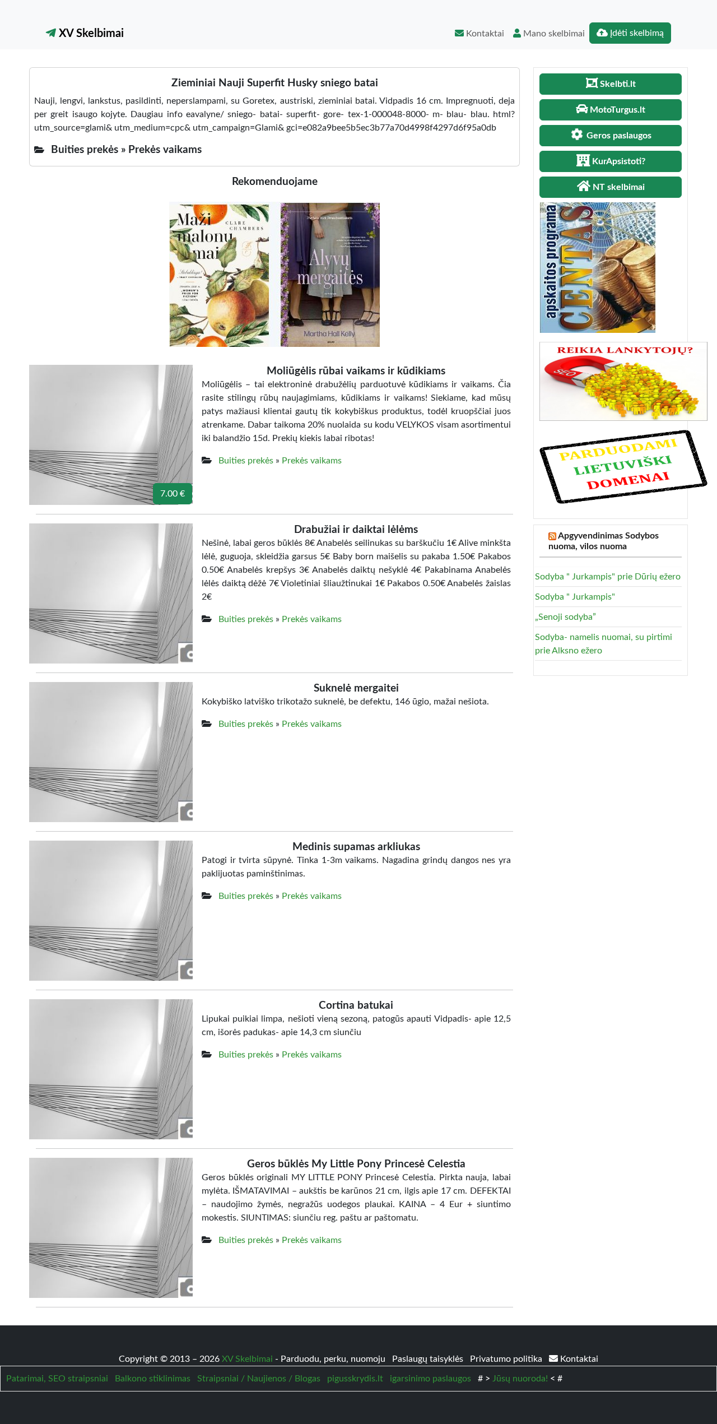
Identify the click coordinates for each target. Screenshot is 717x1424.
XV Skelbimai (90, 33)
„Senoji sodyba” (565, 617)
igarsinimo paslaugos (430, 1378)
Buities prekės (245, 460)
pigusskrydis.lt (355, 1378)
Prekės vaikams (312, 460)
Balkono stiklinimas (152, 1378)
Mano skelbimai (553, 33)
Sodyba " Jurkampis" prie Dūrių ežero (608, 576)
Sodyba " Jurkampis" (575, 596)
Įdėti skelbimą (636, 33)
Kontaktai (484, 33)
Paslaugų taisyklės (428, 1359)
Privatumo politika (507, 1359)
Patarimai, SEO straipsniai (57, 1378)
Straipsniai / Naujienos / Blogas (258, 1378)
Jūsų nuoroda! (520, 1378)
